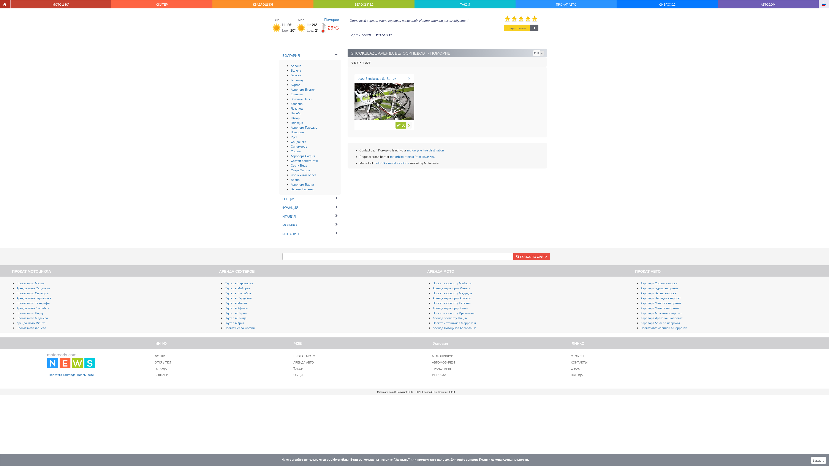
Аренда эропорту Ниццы (450, 318)
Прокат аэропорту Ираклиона (454, 313)
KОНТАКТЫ (579, 362)
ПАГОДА (577, 375)
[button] (61, 4)
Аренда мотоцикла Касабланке (454, 328)
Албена (296, 65)
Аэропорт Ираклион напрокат (661, 318)
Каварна (297, 103)
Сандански (298, 141)
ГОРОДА (161, 368)
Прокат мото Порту (29, 313)
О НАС (575, 368)
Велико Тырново (302, 189)
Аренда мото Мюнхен (31, 323)
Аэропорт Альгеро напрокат (660, 323)
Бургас (295, 84)
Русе (294, 137)
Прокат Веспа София (240, 328)
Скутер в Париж (236, 313)
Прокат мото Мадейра (32, 318)
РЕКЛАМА (439, 375)
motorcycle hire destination (425, 150)
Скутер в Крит (234, 323)
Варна (295, 179)
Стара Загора (300, 170)
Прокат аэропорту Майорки (452, 283)
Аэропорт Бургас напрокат (659, 288)
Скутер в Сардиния (238, 298)
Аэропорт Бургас (303, 89)
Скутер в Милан (236, 303)
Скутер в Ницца (236, 318)
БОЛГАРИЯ (163, 375)
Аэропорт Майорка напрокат (661, 303)
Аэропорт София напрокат (660, 283)
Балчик (296, 70)
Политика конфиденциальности (71, 374)
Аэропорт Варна (302, 184)
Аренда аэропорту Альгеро (452, 298)
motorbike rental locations (391, 163)
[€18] (384, 99)
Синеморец (299, 146)
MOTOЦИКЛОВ (442, 356)
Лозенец (297, 108)
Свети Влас (299, 165)
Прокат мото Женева (31, 328)
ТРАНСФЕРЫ (441, 368)
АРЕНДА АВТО (303, 362)
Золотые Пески (301, 99)
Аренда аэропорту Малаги (451, 288)
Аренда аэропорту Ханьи (450, 308)
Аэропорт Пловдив (304, 127)
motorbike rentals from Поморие (412, 156)
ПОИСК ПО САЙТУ (533, 256)
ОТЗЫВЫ (577, 356)
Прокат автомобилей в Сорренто (664, 328)
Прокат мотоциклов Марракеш (454, 323)
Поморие (331, 19)
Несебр (296, 113)
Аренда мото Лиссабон (32, 308)
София (296, 151)
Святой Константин (304, 160)
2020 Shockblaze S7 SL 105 (377, 78)
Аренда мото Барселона (33, 298)
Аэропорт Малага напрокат (660, 308)
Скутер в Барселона (239, 283)
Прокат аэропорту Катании (452, 303)
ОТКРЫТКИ (163, 362)
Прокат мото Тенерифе (33, 303)
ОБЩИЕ (299, 375)
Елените (297, 94)
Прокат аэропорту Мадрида (452, 293)
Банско (296, 75)
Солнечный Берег (303, 175)
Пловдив (297, 122)
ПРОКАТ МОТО (304, 356)
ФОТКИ (160, 356)
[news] (71, 359)
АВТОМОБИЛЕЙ (443, 362)
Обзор (295, 118)
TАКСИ (298, 368)
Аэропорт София (303, 156)
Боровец (297, 80)
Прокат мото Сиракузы (32, 293)
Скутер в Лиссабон (238, 293)
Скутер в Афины (236, 308)
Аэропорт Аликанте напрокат (661, 313)
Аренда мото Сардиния (33, 288)
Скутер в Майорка (237, 288)
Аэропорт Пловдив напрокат (661, 298)
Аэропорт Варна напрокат (659, 293)
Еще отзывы (517, 28)
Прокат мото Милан (30, 283)
